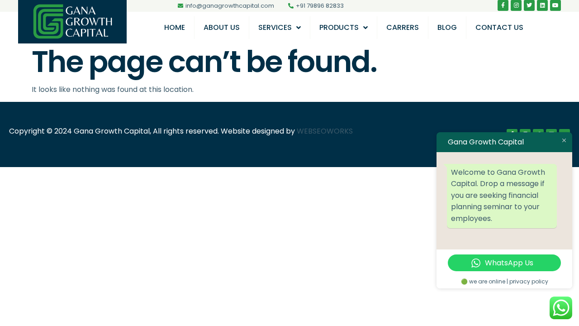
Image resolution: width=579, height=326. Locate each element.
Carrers (402, 27)
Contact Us (499, 27)
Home (174, 27)
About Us (222, 27)
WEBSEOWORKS (325, 131)
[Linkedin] (542, 5)
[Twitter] (529, 5)
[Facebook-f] (503, 5)
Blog (447, 27)
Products (339, 27)
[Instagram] (516, 5)
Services (275, 27)
